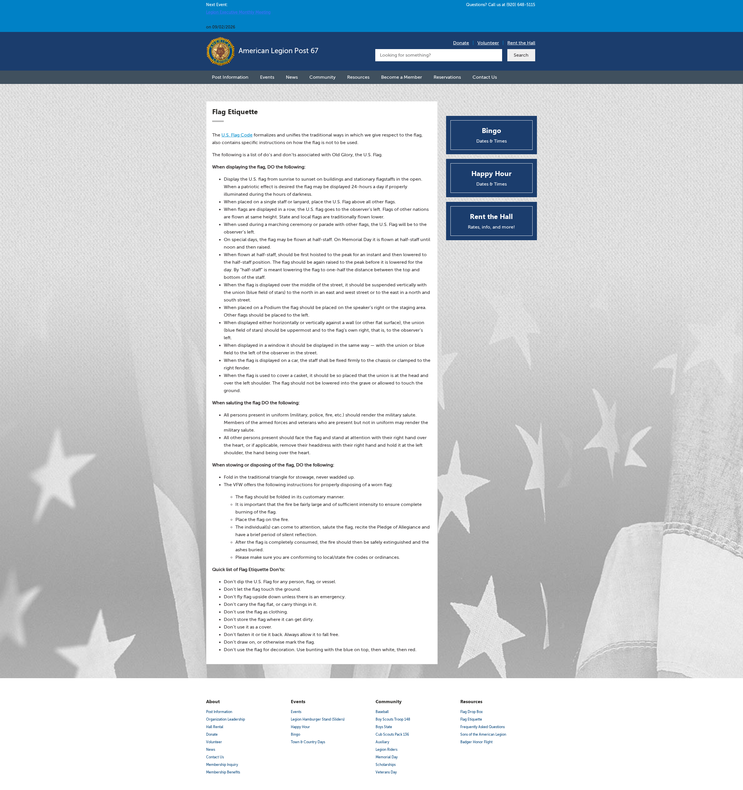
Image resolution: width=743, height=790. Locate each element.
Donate (461, 43)
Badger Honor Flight (476, 742)
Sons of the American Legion (483, 734)
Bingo (295, 734)
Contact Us (485, 77)
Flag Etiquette (471, 719)
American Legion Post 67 (277, 51)
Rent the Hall (521, 43)
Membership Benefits (223, 772)
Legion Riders (386, 750)
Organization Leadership (225, 719)
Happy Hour (300, 727)
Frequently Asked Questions (482, 727)
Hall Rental (214, 727)
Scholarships (386, 765)
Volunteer (488, 43)
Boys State (384, 727)
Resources (358, 77)
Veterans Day (386, 772)
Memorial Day (387, 757)
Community (322, 77)
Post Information (230, 77)
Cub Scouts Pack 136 (392, 734)
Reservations (447, 77)
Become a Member (401, 77)
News (292, 77)
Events (267, 77)
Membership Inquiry (222, 765)
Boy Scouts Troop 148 (393, 719)
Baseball (382, 712)
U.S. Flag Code (237, 135)
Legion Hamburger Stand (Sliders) (318, 719)
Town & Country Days (308, 742)
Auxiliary (382, 742)
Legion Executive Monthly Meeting (238, 12)
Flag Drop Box (471, 712)
